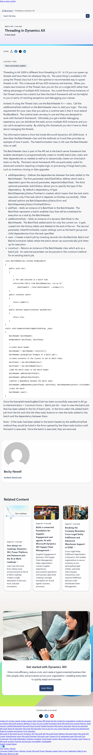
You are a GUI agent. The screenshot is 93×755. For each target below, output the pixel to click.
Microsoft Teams (72, 734)
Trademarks (72, 751)
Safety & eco (82, 751)
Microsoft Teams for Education (11, 729)
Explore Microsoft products (13, 724)
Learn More (46, 688)
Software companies (34, 739)
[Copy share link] (11, 51)
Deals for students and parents (11, 731)
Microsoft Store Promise (31, 726)
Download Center (54, 724)
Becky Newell (11, 35)
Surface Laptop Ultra (28, 721)
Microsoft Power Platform (55, 734)
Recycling (3, 754)
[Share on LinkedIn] (24, 51)
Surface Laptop (14, 721)
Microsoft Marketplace (17, 739)
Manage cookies (52, 751)
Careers (55, 739)
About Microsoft (64, 739)
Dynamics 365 (29, 734)
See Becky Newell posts (13, 477)
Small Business (11, 736)
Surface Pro (4, 721)
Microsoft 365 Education (32, 729)
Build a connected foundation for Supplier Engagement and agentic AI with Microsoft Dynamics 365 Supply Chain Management (46, 539)
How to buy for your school (52, 729)
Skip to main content (8, 1)
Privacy (43, 751)
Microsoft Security (16, 734)
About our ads (13, 754)
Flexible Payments (47, 726)
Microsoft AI (4, 734)
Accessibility (36, 741)
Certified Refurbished (14, 726)
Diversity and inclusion (23, 741)
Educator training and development (76, 729)
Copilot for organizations (66, 721)
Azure (19, 736)
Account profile (42, 724)
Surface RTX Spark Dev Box (47, 721)
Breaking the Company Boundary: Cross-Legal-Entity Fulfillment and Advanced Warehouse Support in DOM (75, 537)
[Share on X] (20, 51)
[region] (46, 328)
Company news (76, 739)
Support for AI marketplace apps (62, 736)
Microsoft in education (62, 726)
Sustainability (46, 741)
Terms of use (63, 751)
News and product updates (15, 66)
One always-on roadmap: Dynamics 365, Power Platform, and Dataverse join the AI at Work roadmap (17, 553)
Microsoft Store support (71, 724)
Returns (83, 724)
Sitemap (22, 751)
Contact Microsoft (32, 751)
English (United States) (8, 744)
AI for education (29, 731)
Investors (11, 741)
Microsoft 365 (40, 734)
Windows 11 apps (30, 724)
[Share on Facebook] (15, 51)
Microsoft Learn (43, 736)
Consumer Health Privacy (9, 751)
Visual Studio (47, 739)
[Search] (88, 16)
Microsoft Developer (29, 736)
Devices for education (80, 726)
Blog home (8, 11)
